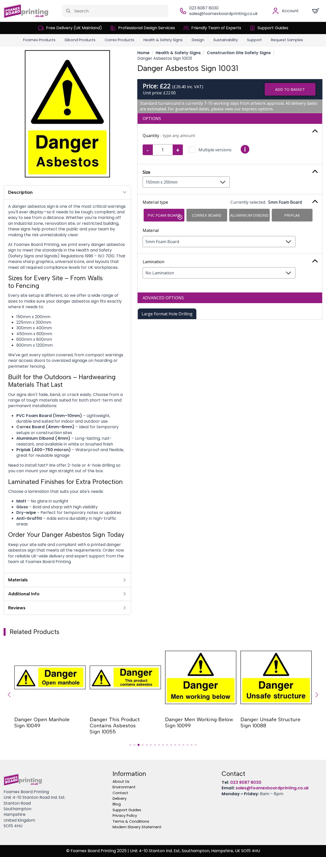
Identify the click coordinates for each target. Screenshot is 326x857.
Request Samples (287, 39)
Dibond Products (80, 39)
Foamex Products (39, 39)
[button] (9, 694)
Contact (120, 793)
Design (198, 39)
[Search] (68, 11)
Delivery (120, 798)
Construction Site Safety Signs (239, 53)
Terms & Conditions (131, 821)
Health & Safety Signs (163, 39)
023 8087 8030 (204, 8)
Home (143, 53)
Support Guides (127, 810)
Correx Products (119, 39)
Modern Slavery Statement (137, 827)
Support (254, 39)
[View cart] (315, 11)
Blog (117, 804)
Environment (124, 787)
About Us (121, 781)
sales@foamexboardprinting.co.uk (223, 14)
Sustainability (225, 39)
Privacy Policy (125, 815)
